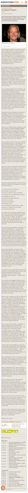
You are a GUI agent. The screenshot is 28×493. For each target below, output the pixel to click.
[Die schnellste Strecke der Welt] (8, 480)
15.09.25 (4, 455)
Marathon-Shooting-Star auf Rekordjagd (16, 450)
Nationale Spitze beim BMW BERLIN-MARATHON (15, 458)
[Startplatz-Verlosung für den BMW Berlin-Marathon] (8, 445)
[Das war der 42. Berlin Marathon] (8, 484)
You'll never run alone (14, 483)
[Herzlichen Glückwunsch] (8, 471)
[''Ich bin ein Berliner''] (8, 481)
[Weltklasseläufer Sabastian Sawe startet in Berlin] (8, 461)
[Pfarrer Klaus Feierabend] (14, 41)
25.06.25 (4, 466)
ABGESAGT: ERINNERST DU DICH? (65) (16, 478)
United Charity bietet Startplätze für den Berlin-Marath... (17, 467)
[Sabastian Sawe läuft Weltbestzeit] (8, 447)
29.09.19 (4, 480)
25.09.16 (4, 483)
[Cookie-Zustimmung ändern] (3, 488)
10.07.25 (4, 464)
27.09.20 (4, 478)
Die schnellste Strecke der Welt (16, 480)
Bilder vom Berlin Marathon (15, 486)
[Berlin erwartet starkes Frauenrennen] (8, 452)
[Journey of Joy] (8, 473)
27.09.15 (4, 484)
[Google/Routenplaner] (16, 431)
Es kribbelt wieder (13, 474)
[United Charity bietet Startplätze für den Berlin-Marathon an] (8, 466)
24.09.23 (4, 474)
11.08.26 (4, 443)
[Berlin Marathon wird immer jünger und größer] (8, 455)
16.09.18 (4, 481)
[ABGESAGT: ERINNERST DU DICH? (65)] (8, 478)
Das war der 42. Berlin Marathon (17, 484)
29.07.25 (4, 461)
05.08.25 (4, 458)
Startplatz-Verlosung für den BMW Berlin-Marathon (17, 445)
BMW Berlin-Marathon (7, 8)
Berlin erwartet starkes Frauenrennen (14, 452)
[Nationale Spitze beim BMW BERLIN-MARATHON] (8, 458)
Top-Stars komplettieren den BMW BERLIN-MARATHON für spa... (17, 443)
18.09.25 (4, 452)
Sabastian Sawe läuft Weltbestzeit (17, 448)
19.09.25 (4, 450)
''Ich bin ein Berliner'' (14, 481)
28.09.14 (4, 486)
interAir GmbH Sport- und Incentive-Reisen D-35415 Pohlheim (18, 425)
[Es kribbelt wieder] (8, 474)
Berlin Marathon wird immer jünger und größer (17, 455)
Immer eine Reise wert (14, 476)
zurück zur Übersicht (7, 489)
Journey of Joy (12, 473)
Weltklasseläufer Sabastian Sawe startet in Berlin (17, 461)
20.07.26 (4, 445)
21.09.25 (4, 448)
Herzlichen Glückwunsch (15, 471)
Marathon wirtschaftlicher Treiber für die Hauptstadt (17, 464)
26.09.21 (4, 476)
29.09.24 (4, 471)
